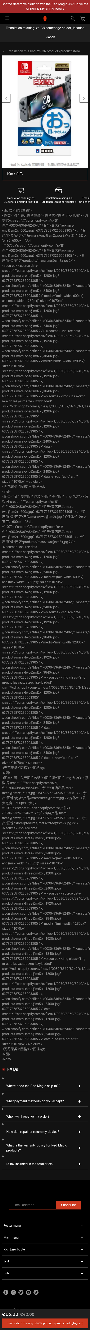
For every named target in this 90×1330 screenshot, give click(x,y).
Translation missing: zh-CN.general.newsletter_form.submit (45, 694)
